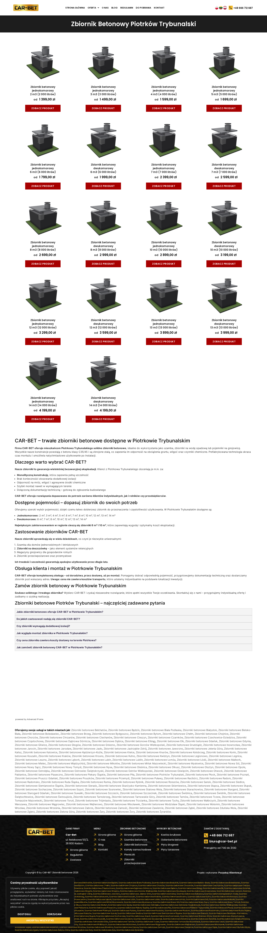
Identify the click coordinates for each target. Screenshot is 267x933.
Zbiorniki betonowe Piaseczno (45, 774)
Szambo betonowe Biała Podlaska (135, 882)
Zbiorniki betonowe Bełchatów (89, 730)
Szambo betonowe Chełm (97, 885)
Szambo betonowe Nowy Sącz (194, 902)
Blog (114, 7)
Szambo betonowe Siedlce (130, 913)
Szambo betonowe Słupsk (83, 916)
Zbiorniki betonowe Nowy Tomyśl (61, 767)
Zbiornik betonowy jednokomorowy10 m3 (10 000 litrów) (164, 246)
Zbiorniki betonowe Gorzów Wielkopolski (141, 744)
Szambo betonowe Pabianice (74, 907)
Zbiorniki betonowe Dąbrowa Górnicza (67, 741)
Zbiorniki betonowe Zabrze (77, 807)
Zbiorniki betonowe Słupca (203, 785)
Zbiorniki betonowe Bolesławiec (40, 733)
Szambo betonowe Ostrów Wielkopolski (219, 905)
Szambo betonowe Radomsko (205, 910)
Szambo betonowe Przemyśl (98, 910)
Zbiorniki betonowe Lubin (96, 759)
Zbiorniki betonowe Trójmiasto (93, 800)
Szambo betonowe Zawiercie (179, 927)
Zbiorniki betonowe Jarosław (54, 748)
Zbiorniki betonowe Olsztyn (197, 767)
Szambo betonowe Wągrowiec (151, 924)
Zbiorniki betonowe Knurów (152, 752)
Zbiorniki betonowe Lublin (127, 759)
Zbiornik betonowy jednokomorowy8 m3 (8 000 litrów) (43, 246)
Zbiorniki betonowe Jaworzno (165, 748)
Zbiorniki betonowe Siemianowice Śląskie (39, 785)
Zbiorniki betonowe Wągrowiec (46, 804)
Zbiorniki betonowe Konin (221, 752)
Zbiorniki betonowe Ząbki (180, 807)
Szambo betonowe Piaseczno (103, 907)
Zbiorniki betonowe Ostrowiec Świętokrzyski (77, 770)
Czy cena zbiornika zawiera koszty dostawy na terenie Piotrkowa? (56, 640)
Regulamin (126, 7)
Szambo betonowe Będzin (105, 882)
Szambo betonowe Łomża (173, 899)
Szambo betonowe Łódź (197, 899)
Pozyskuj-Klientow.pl (230, 872)
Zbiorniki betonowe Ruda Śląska (60, 782)
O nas (105, 7)
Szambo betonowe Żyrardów (130, 930)
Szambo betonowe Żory (105, 930)
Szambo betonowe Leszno (74, 899)
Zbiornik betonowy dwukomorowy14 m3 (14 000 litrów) (103, 401)
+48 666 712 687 (243, 8)
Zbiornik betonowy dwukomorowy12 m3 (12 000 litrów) (103, 323)
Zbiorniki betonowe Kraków (54, 756)
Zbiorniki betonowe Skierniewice (167, 785)
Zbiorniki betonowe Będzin (124, 730)
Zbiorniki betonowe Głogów (64, 744)
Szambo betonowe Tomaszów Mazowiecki (180, 921)
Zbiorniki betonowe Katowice (40, 752)
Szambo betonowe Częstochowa (99, 888)
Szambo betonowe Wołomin (45, 927)
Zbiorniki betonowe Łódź (191, 759)
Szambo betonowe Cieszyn (237, 885)
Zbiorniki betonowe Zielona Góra (55, 811)
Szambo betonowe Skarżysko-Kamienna (228, 913)
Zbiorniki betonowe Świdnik (209, 793)
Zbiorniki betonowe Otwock (206, 770)
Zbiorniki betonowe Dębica (107, 741)
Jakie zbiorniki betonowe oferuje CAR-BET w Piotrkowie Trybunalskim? (60, 611)
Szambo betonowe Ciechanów (208, 885)
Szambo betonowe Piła (160, 907)
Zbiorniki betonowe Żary (90, 811)
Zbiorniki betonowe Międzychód (66, 763)
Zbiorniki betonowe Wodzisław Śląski (163, 804)
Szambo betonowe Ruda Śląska (235, 910)
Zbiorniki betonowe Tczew (204, 796)
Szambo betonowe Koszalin (122, 896)
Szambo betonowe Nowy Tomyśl (225, 902)
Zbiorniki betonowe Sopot (68, 789)
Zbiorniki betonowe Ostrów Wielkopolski (129, 770)
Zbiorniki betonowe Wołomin (203, 804)
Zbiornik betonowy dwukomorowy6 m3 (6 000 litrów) (103, 168)
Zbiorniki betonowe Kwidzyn (153, 756)
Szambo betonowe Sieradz (195, 913)
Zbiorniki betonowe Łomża (160, 759)
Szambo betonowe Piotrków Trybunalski (190, 907)
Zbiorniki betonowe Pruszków (76, 778)
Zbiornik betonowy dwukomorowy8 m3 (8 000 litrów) (103, 246)
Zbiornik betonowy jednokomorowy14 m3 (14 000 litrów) (43, 401)
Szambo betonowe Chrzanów (179, 885)
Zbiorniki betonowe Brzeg (75, 733)
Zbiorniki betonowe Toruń (59, 800)
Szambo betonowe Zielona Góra (54, 930)
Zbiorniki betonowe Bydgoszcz (110, 733)
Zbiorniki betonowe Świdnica (175, 793)
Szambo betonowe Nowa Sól (166, 902)
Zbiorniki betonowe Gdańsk (201, 741)
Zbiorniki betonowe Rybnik (128, 782)
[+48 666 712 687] (231, 8)
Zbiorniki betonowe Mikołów (103, 763)
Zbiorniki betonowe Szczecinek (138, 793)
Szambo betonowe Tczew (147, 921)
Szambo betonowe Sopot (138, 916)
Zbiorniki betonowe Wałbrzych (198, 800)
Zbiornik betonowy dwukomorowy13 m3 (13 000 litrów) (224, 323)
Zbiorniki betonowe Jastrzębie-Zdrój (125, 748)
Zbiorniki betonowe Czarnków (165, 737)
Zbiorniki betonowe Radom (215, 778)
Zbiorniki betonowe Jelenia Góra (203, 748)
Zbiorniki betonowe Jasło (87, 748)
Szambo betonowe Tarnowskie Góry (91, 921)
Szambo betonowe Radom (177, 910)
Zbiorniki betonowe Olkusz (164, 767)
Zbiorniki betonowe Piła (120, 774)
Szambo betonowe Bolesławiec (225, 882)
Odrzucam (54, 914)
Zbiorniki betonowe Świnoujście (53, 796)
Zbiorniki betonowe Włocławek (122, 804)
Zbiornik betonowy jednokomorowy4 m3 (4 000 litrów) (164, 90)
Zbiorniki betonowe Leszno (31, 759)
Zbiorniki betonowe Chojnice (211, 733)
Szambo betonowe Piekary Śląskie (133, 907)
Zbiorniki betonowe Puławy (147, 778)
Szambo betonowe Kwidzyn (225, 896)
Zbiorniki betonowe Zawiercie (146, 807)
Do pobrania (143, 7)
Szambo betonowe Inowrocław (201, 891)
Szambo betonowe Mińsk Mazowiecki (105, 902)
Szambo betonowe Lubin (124, 899)
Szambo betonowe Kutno (199, 896)
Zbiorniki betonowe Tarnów (172, 796)
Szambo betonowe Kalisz (164, 894)
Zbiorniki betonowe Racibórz (181, 778)
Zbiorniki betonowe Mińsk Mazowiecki (143, 763)
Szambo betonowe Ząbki (205, 927)
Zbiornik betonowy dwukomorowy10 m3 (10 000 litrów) (224, 246)
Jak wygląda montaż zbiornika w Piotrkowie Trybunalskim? (52, 633)
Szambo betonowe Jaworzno (106, 894)
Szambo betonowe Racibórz (150, 910)
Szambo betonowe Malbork (222, 899)
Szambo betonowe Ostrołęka (146, 905)
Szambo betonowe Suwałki (92, 919)
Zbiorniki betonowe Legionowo (189, 756)
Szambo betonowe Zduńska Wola (234, 927)
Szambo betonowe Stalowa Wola (196, 916)
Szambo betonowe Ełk (213, 888)
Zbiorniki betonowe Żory (120, 811)
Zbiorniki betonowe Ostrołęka (32, 770)
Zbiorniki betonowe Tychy (163, 800)
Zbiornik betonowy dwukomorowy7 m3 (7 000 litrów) (224, 168)
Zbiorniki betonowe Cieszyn (130, 737)
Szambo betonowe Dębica (165, 888)
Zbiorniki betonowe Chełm (177, 733)
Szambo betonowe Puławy (124, 910)
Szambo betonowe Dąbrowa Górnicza (134, 888)
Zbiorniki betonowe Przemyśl (112, 778)
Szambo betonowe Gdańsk (237, 888)
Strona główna (75, 7)
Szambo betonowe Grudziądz (172, 891)
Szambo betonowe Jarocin (229, 891)
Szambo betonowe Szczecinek (148, 919)
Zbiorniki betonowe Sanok (195, 782)
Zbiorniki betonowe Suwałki (67, 793)
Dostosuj (24, 914)
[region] (40, 902)
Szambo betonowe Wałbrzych (93, 924)
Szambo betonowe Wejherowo (181, 924)
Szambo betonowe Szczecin (119, 919)
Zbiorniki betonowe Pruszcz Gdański (36, 778)
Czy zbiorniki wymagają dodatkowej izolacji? (43, 626)
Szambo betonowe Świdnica (176, 919)
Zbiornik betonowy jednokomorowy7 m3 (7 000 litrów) (163, 168)
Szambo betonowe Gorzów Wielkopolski (138, 891)
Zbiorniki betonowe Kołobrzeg (187, 752)
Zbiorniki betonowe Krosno (88, 756)
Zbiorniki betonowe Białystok (200, 730)
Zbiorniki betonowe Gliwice (31, 744)
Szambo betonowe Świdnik (203, 919)
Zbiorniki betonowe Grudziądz (184, 744)
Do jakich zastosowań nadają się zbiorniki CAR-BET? (48, 618)
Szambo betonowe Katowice (190, 894)
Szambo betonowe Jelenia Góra (136, 894)
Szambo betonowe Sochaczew (111, 916)
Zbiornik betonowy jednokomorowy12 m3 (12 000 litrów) (43, 323)
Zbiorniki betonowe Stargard (221, 789)
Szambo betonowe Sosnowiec (165, 916)
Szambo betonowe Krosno (174, 896)
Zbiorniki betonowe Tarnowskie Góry (133, 796)
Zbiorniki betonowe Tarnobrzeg (91, 796)
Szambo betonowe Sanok (104, 913)
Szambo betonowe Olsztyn (94, 905)
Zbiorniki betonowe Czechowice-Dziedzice (209, 737)
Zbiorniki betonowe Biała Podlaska (161, 730)
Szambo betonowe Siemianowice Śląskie (162, 913)
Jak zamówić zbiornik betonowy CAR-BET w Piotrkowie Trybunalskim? (59, 647)
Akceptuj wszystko (40, 920)
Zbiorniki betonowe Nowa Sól (222, 763)
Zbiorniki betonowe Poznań (233, 774)
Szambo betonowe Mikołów (74, 902)
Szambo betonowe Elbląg (190, 888)
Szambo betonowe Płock (221, 907)
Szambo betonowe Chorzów (151, 885)
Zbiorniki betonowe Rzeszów (162, 782)
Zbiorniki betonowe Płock (200, 774)
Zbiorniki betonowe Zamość (111, 807)
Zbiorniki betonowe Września (43, 807)
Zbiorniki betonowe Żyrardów (153, 811)
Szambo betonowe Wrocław (72, 927)
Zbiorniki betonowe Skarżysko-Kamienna (122, 785)
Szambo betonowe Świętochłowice (233, 919)
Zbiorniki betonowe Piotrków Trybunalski (160, 774)
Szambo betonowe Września (100, 927)
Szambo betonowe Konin (96, 896)
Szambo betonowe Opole (120, 905)
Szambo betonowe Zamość (152, 927)
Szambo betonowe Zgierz (27, 930)
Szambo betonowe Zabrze (126, 927)
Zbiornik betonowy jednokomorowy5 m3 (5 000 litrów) (224, 90)
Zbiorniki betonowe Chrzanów (56, 737)
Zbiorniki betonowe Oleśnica (130, 767)
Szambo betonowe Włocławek (210, 924)
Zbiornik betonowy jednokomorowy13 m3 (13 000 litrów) (164, 323)
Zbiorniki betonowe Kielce (119, 752)
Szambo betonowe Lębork (99, 899)
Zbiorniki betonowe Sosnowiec (103, 789)
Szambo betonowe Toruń (213, 921)
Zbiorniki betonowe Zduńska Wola (216, 807)
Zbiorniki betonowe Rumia (95, 782)
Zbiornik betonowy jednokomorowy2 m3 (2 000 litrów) (43, 90)
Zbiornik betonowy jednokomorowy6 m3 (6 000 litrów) (43, 168)
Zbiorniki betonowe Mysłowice (185, 763)
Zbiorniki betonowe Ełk (170, 741)
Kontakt (159, 7)
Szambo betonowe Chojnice (124, 885)
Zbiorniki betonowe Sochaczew (33, 789)
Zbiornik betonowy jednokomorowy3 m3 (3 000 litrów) (103, 90)
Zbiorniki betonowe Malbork (224, 759)
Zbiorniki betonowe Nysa (97, 767)
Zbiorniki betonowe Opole (230, 767)
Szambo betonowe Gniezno (106, 891)
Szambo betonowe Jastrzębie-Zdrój (75, 894)
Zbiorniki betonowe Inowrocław (221, 744)
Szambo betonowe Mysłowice (138, 902)
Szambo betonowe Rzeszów (78, 913)
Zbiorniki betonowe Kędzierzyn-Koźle (80, 752)
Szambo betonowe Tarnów (122, 921)
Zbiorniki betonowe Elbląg (140, 741)
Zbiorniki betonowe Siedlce (228, 782)
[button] (93, 7)
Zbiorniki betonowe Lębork (64, 759)
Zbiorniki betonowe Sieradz (81, 785)
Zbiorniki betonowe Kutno (120, 756)
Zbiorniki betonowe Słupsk (235, 785)
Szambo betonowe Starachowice (228, 916)
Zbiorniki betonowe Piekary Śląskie (84, 774)
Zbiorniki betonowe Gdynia (235, 741)
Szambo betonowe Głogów (79, 891)
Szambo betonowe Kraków (148, 896)
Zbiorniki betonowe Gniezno (98, 744)
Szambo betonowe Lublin (148, 899)
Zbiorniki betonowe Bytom (145, 733)
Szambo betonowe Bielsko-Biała (194, 882)
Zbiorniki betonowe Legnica (225, 756)
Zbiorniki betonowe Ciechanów (94, 737)
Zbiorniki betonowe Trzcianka (129, 800)
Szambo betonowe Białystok (165, 882)
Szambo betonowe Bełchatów (78, 882)
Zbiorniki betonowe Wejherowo (84, 804)
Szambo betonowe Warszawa (122, 924)
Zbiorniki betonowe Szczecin (102, 793)
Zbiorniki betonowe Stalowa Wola (142, 789)
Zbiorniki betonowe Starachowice (183, 789)
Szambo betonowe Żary (82, 930)
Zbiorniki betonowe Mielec (30, 763)
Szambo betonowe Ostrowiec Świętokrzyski (180, 905)
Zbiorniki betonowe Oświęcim (171, 770)
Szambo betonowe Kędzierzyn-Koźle (221, 894)
